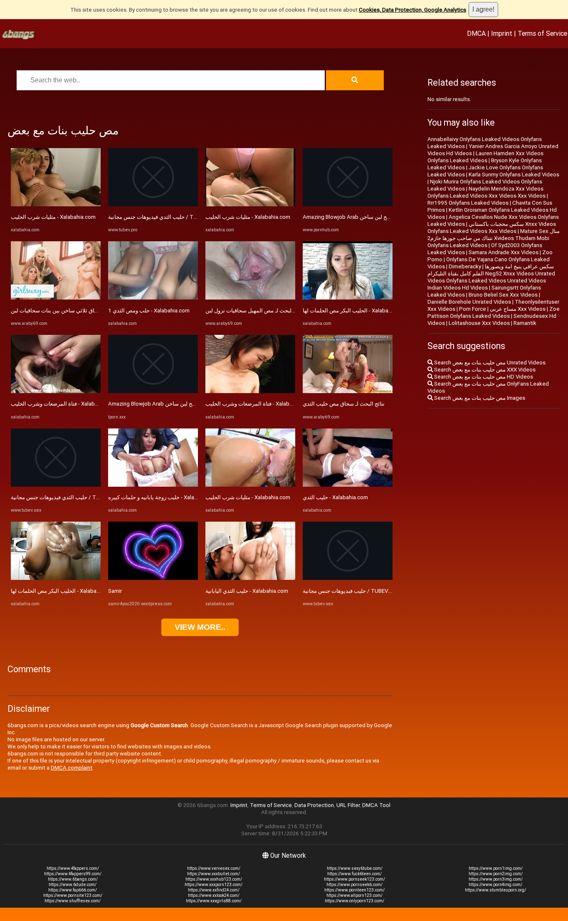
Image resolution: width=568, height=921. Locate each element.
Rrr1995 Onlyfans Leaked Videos (468, 202)
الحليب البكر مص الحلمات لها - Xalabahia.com (63, 590)
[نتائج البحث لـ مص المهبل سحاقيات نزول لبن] (250, 297)
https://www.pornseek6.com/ (354, 884)
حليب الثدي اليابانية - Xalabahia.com (246, 590)
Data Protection (314, 805)
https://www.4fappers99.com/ (72, 873)
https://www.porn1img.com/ (496, 868)
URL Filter (348, 805)
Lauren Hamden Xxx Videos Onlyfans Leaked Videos (485, 157)
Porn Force (472, 308)
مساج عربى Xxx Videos (518, 308)
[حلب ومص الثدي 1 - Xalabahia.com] (153, 297)
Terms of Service (542, 33)
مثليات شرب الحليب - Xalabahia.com (53, 216)
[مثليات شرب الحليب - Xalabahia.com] (56, 204)
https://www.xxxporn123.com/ (213, 884)
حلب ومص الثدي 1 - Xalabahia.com (149, 310)
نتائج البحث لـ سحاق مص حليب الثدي (344, 403)
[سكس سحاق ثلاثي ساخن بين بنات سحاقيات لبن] (56, 297)
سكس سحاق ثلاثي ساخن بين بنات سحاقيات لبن (64, 310)
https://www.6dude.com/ (72, 884)
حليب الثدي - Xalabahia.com (335, 497)
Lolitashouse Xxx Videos (479, 323)
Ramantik (525, 323)
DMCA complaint (71, 767)
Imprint (501, 33)
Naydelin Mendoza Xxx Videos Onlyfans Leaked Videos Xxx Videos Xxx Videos (486, 192)
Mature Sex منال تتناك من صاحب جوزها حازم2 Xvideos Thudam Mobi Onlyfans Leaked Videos (493, 238)
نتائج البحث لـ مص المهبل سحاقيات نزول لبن (254, 310)
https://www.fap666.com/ (72, 890)
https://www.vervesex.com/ (213, 868)
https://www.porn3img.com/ (496, 879)
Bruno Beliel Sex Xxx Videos (503, 294)
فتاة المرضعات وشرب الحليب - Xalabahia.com (64, 403)
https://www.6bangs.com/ (73, 879)
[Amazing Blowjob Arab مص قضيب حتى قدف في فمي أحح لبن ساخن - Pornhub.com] (348, 204)
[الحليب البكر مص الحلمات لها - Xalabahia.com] (56, 578)
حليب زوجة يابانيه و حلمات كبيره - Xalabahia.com (164, 497)
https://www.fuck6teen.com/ (354, 873)
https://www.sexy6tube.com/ (355, 868)
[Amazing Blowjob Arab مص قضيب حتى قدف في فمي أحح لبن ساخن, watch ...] (153, 391)
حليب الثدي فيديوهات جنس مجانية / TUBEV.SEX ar (68, 497)
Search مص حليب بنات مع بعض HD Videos (483, 376)
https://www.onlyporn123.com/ (354, 901)
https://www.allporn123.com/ (354, 895)
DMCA (476, 33)
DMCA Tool (376, 805)
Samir (115, 590)
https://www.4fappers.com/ (73, 868)
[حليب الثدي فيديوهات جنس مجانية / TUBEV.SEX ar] (56, 484)
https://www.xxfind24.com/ (214, 890)
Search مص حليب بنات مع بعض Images (479, 397)
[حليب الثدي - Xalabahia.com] (348, 484)
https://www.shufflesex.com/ (72, 901)
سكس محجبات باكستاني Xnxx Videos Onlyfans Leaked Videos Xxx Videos (491, 227)
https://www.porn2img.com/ (496, 873)
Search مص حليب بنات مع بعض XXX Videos (484, 369)
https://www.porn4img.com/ (495, 884)
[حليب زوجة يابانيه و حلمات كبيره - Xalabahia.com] (153, 484)
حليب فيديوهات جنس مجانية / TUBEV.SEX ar (353, 590)
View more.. (200, 627)
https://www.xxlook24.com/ (214, 895)
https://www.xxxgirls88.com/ (214, 901)
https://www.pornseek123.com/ (354, 879)
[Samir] (153, 578)
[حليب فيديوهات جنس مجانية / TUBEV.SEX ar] (348, 578)
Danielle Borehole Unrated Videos (469, 301)
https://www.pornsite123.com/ (72, 895)
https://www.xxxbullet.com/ (213, 873)
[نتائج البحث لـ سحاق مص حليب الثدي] (348, 391)
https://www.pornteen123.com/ (354, 890)
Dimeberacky (465, 266)
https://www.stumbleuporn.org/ (495, 890)
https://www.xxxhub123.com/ (213, 879)
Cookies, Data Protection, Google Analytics (412, 9)
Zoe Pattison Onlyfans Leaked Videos (493, 312)
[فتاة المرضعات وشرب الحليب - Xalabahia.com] (56, 391)
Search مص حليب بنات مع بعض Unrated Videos (489, 362)
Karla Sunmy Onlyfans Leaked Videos (514, 174)
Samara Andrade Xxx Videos (503, 252)
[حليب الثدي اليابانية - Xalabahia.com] (250, 578)
